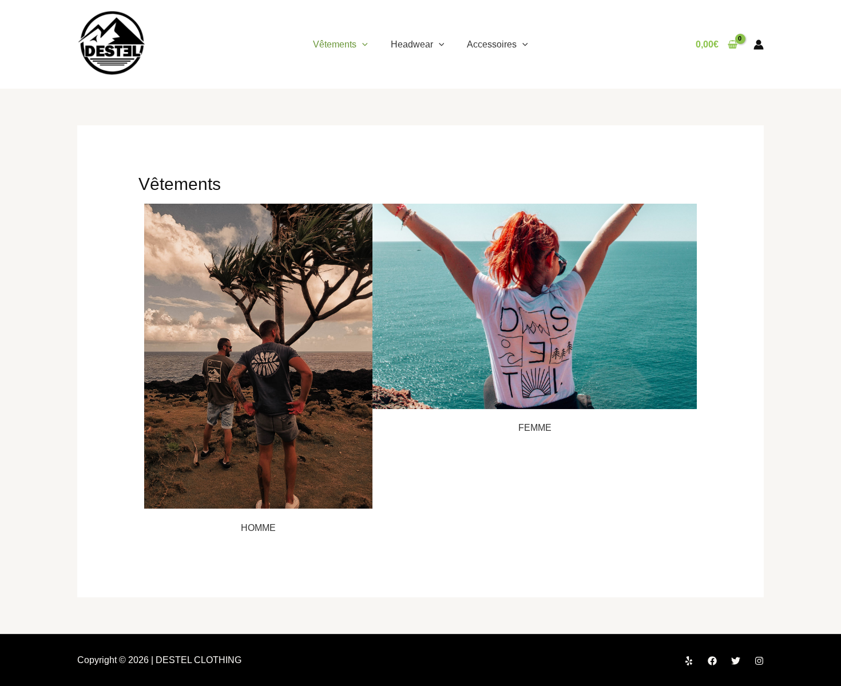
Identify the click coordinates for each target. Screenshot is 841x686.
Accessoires (492, 44)
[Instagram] (759, 660)
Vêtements (334, 44)
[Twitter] (735, 660)
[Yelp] (688, 660)
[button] (362, 44)
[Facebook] (712, 660)
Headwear (412, 44)
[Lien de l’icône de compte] (758, 44)
